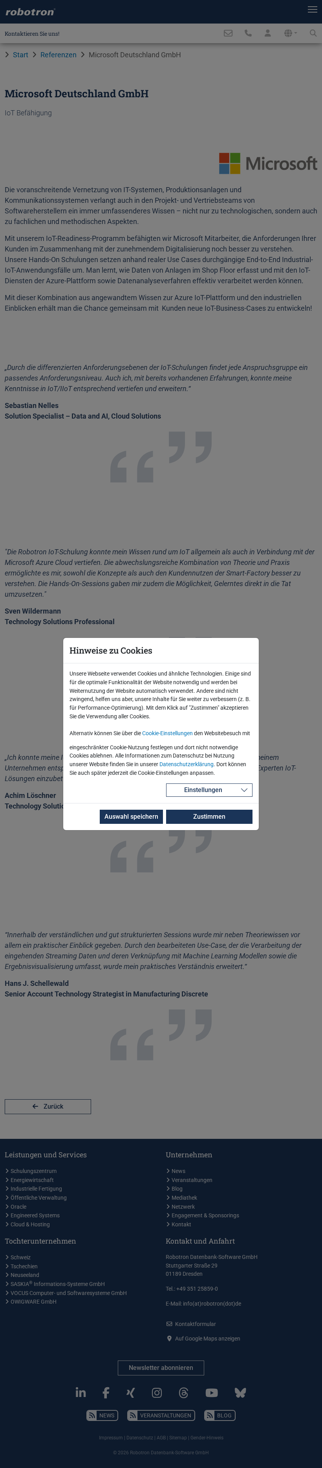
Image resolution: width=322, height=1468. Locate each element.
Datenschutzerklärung (186, 764)
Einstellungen (203, 790)
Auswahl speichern (131, 816)
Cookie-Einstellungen (167, 733)
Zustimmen (209, 816)
